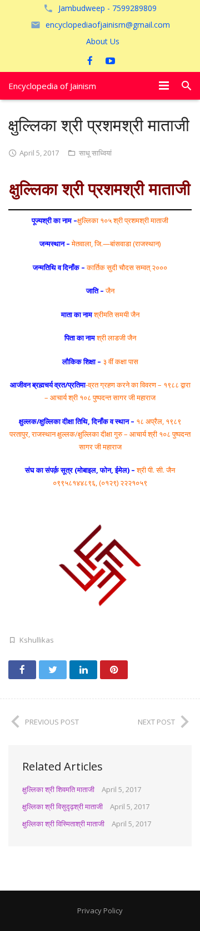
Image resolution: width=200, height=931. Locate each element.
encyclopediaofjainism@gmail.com (108, 24)
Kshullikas (36, 640)
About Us (102, 41)
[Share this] (22, 669)
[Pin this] (114, 669)
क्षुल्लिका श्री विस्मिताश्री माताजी (63, 824)
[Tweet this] (53, 669)
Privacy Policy (100, 911)
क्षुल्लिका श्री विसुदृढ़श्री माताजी (62, 806)
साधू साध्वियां (95, 153)
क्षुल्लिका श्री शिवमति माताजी (58, 789)
